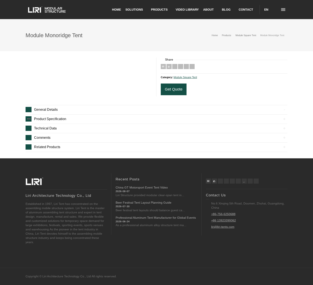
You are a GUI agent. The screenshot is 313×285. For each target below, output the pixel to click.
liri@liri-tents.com (222, 226)
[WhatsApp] (250, 181)
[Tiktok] (256, 181)
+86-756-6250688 (223, 214)
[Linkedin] (186, 66)
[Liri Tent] (47, 9)
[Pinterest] (180, 66)
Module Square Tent (185, 77)
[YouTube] (244, 181)
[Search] (274, 9)
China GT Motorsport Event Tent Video (142, 187)
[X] (169, 66)
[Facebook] (174, 66)
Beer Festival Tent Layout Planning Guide (143, 202)
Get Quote (173, 89)
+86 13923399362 (223, 220)
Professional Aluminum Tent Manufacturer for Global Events (156, 217)
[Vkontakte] (192, 66)
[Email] (163, 66)
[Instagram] (238, 181)
